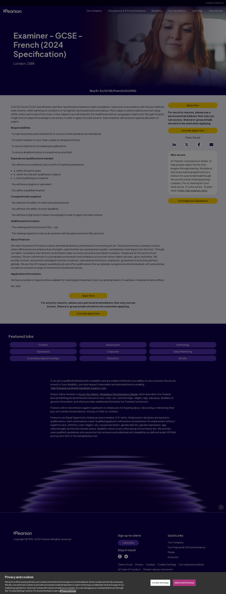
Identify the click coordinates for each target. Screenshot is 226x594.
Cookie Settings (160, 582)
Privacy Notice (68, 591)
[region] (113, 583)
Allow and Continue (184, 582)
